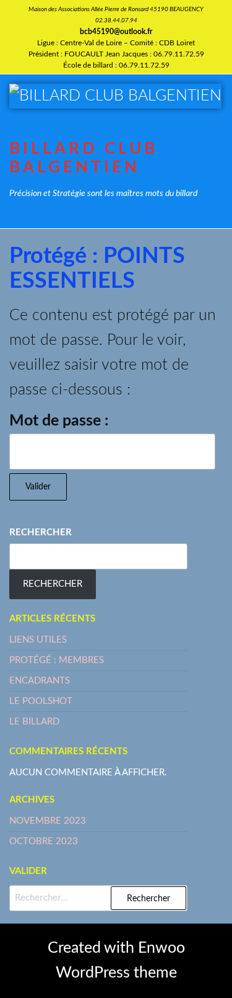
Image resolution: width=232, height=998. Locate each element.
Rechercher (40, 532)
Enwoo (161, 948)
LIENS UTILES (38, 639)
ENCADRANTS (39, 680)
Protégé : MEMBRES (56, 660)
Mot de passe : (58, 421)
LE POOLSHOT (40, 701)
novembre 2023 (47, 821)
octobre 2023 (43, 841)
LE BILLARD (34, 721)
